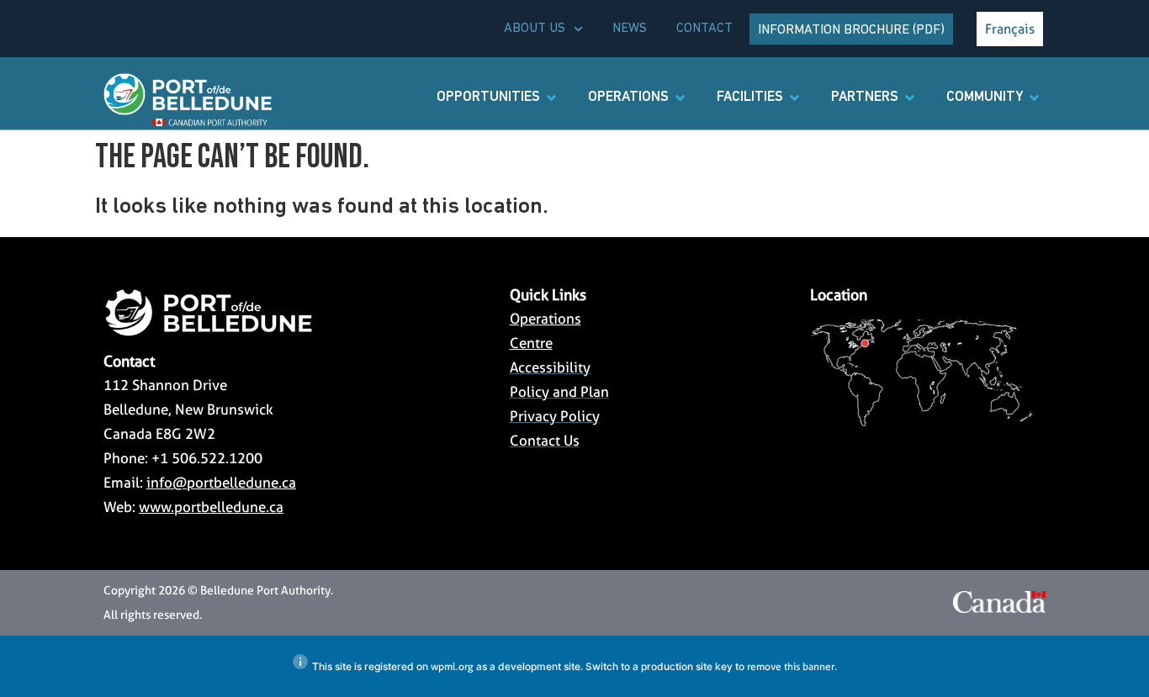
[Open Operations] (680, 97)
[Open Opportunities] (551, 97)
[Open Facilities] (794, 97)
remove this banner (790, 666)
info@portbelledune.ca (221, 482)
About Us (534, 28)
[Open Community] (1034, 97)
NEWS (629, 28)
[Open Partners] (910, 97)
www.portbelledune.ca (211, 507)
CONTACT (704, 28)
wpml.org (452, 666)
